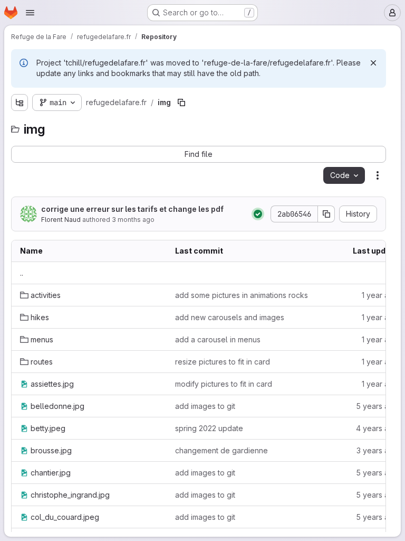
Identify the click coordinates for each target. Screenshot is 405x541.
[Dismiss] (373, 63)
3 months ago (133, 219)
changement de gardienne (221, 450)
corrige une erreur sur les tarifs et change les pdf (132, 208)
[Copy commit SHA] (326, 214)
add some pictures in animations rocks (241, 295)
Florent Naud (61, 219)
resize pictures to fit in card (222, 361)
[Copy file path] (181, 102)
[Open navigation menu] (30, 12)
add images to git (205, 406)
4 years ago (377, 428)
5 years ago (377, 406)
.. (21, 272)
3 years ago (377, 450)
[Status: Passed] (258, 214)
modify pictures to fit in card (223, 383)
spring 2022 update (209, 428)
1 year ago (380, 295)
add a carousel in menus (218, 339)
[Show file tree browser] (19, 102)
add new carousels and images (229, 317)
